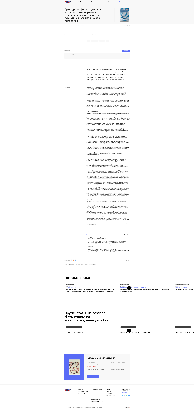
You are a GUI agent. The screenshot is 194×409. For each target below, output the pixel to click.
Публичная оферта (99, 407)
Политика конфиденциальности (77, 407)
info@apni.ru (124, 392)
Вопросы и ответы (110, 389)
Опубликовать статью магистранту (95, 393)
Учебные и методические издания (111, 396)
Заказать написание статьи (97, 401)
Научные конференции (85, 1)
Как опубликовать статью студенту (96, 390)
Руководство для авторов (96, 1)
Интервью (108, 391)
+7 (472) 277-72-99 (126, 389)
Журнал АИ (77, 1)
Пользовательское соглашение (89, 407)
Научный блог (109, 393)
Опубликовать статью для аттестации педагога (96, 399)
